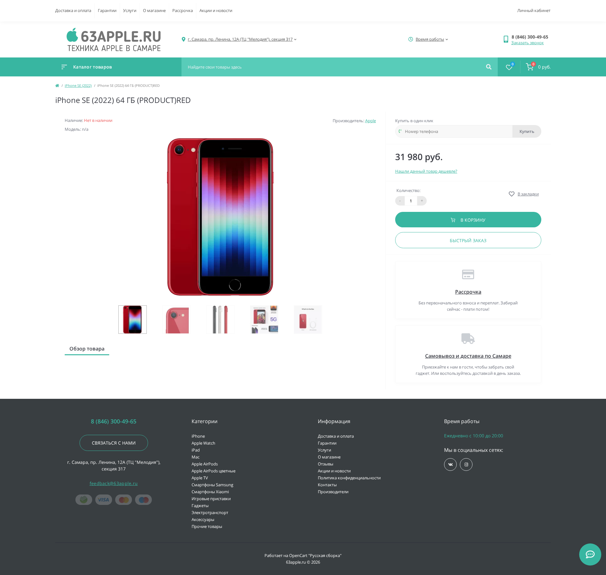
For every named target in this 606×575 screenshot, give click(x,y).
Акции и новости (215, 10)
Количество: (408, 190)
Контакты (327, 485)
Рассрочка (182, 10)
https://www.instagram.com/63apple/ (466, 464)
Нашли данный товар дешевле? (426, 171)
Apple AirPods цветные (213, 471)
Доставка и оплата (73, 10)
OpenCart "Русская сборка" (315, 555)
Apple (370, 120)
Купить (527, 131)
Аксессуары (203, 519)
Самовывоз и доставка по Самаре (468, 355)
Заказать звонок (527, 42)
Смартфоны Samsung (212, 485)
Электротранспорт (210, 512)
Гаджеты (200, 505)
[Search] (489, 66)
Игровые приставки (211, 498)
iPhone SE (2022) (78, 85)
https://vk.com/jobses (450, 464)
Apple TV (200, 478)
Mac (195, 457)
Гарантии (107, 10)
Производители (333, 491)
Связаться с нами (114, 443)
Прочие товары (207, 526)
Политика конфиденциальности (349, 478)
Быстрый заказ (468, 240)
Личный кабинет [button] (533, 10)
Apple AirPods (205, 464)
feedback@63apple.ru (114, 483)
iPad (196, 450)
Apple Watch (203, 443)
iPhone (198, 436)
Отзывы (325, 464)
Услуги (129, 10)
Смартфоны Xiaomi (210, 491)
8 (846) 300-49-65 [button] (113, 421)
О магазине (154, 10)
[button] (531, 36)
